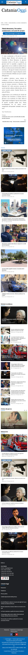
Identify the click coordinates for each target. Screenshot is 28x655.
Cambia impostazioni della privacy (9, 596)
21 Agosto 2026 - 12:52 (11, 246)
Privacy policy (4, 593)
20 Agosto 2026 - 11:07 (20, 394)
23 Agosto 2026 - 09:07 (11, 171)
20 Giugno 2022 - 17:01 (13, 35)
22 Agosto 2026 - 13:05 (18, 368)
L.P (3, 221)
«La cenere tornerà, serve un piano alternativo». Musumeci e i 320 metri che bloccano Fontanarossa (13, 219)
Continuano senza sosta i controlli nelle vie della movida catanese (13, 116)
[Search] (26, 2)
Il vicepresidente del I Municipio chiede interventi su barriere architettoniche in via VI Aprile (18, 392)
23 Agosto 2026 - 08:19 (12, 322)
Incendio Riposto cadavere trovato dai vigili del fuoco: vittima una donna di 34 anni (14, 356)
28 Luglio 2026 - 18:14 (12, 427)
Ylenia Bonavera (7, 111)
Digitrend (23, 644)
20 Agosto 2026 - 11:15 (11, 296)
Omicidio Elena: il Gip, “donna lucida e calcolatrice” (14, 120)
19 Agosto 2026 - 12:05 (20, 403)
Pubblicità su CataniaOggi (16, 629)
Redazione (5, 35)
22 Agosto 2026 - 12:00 (11, 196)
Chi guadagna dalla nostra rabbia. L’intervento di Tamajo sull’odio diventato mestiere (18, 365)
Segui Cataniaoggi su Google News (14, 33)
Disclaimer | (21, 651)
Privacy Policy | (15, 651)
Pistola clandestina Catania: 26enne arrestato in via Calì (17, 330)
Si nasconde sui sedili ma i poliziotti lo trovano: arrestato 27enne (18, 374)
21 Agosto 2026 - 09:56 (11, 271)
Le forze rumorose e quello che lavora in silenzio (13, 503)
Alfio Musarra (5, 322)
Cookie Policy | (7, 651)
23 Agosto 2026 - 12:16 (11, 359)
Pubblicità (3, 590)
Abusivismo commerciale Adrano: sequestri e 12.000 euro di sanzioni (18, 383)
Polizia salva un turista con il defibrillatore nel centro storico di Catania (18, 401)
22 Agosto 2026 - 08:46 (8, 221)
